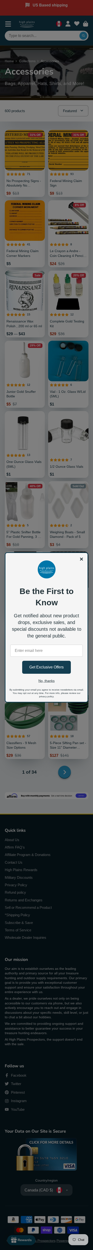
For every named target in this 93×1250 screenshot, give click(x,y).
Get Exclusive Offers (46, 667)
